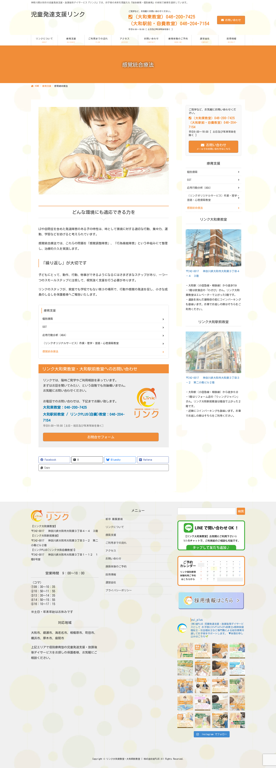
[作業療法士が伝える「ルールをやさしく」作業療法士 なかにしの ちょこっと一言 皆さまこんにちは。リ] (185, 650)
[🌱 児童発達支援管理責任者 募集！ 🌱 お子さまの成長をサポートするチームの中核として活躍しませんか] (237, 668)
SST (44, 327)
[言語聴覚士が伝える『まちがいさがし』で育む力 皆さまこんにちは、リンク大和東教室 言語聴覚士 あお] (202, 668)
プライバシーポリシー (119, 590)
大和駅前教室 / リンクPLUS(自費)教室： (84, 417)
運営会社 (111, 582)
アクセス (111, 550)
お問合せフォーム (100, 437)
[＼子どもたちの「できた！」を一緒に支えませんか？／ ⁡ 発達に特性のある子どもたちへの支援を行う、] (202, 650)
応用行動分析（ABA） (55, 335)
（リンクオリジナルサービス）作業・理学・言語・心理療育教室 (80, 343)
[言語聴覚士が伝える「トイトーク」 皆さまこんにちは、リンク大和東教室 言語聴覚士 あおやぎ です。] (220, 720)
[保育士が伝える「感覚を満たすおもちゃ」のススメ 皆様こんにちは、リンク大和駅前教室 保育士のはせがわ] (202, 720)
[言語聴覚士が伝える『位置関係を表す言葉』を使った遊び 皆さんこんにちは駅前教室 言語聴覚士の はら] (237, 685)
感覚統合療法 (50, 351)
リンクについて (115, 527)
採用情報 (111, 574)
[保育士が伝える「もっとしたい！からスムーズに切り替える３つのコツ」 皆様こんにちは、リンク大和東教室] (220, 703)
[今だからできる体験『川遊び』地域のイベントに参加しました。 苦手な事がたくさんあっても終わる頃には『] (185, 668)
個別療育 (47, 318)
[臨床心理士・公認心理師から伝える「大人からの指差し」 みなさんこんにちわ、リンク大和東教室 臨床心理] (237, 703)
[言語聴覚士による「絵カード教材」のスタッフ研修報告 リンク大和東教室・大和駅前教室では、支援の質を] (185, 685)
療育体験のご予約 (116, 566)
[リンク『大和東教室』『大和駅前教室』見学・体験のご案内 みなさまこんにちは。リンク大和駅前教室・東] (202, 685)
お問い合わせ (233, 20)
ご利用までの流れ (116, 543)
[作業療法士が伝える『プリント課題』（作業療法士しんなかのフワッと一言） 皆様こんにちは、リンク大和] (220, 668)
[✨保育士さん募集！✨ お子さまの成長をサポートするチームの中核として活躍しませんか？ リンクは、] (202, 703)
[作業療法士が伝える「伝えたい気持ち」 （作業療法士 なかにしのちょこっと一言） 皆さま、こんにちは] (237, 720)
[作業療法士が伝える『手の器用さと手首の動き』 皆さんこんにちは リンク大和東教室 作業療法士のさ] (220, 650)
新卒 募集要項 (114, 519)
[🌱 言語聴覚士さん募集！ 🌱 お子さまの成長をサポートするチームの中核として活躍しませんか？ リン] (237, 650)
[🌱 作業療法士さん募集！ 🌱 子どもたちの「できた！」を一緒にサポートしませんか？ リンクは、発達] (220, 685)
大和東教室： (65, 407)
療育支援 (50, 310)
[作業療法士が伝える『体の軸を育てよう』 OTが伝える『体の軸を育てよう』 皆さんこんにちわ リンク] (185, 703)
